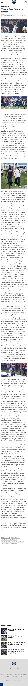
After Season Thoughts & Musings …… (15, 636)
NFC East (7, 676)
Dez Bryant (14, 541)
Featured (21, 541)
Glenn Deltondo (11, 15)
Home (2, 674)
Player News (17, 674)
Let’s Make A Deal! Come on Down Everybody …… (17, 629)
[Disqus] (14, 564)
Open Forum (14, 676)
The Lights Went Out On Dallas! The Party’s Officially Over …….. (16, 643)
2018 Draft (24, 674)
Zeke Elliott (14, 543)
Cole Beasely (5, 539)
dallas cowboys (6, 541)
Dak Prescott (13, 539)
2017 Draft (21, 676)
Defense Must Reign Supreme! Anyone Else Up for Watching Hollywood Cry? (16, 651)
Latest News (9, 674)
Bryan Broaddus (15, 537)
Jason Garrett (5, 543)
